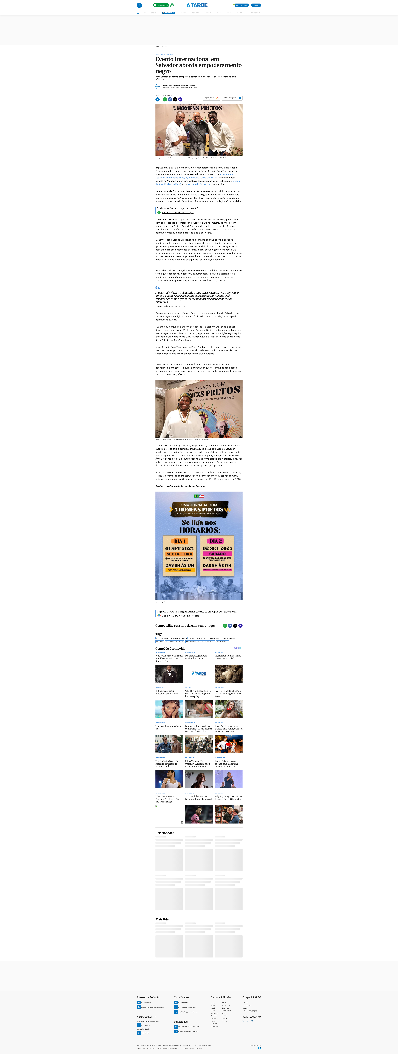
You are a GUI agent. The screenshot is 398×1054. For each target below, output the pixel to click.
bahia (213, 1005)
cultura (213, 1018)
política (224, 1021)
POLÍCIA (229, 13)
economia (214, 1026)
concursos (214, 1016)
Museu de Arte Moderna (198, 638)
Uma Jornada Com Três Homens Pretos (200, 641)
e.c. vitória (226, 1005)
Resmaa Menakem (229, 638)
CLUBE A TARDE (241, 5)
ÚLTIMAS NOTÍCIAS (150, 13)
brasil (213, 1008)
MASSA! (245, 1008)
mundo (224, 1016)
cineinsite (214, 1013)
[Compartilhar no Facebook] (170, 99)
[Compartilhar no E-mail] (180, 99)
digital (213, 1021)
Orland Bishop (215, 638)
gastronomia (226, 1010)
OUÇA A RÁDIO (163, 5)
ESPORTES (195, 13)
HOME (157, 46)
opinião (224, 1018)
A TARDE (245, 1003)
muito (224, 1013)
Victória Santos (222, 641)
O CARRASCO (241, 13)
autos (213, 1003)
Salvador (159, 641)
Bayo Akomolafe (162, 638)
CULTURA (164, 46)
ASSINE (256, 5)
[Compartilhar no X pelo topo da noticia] (175, 99)
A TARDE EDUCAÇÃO (250, 1011)
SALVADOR (208, 13)
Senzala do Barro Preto (174, 641)
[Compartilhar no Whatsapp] (165, 99)
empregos (225, 1008)
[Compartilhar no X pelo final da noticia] (235, 626)
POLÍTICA (183, 13)
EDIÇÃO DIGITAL (256, 13)
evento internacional (179, 638)
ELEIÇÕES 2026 (169, 13)
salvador (214, 1023)
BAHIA (219, 13)
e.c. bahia (225, 1003)
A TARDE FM (247, 1005)
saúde (213, 1010)
